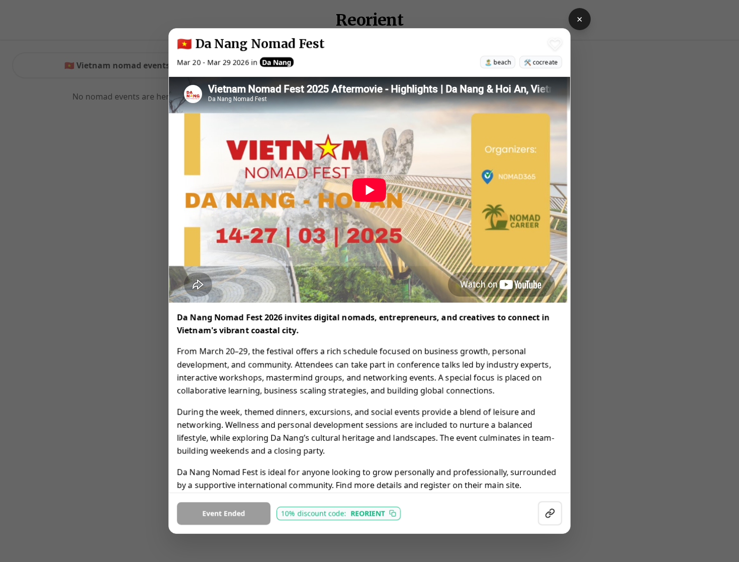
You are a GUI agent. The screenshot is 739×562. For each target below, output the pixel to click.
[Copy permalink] (550, 513)
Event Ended (223, 513)
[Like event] (555, 44)
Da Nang (277, 62)
